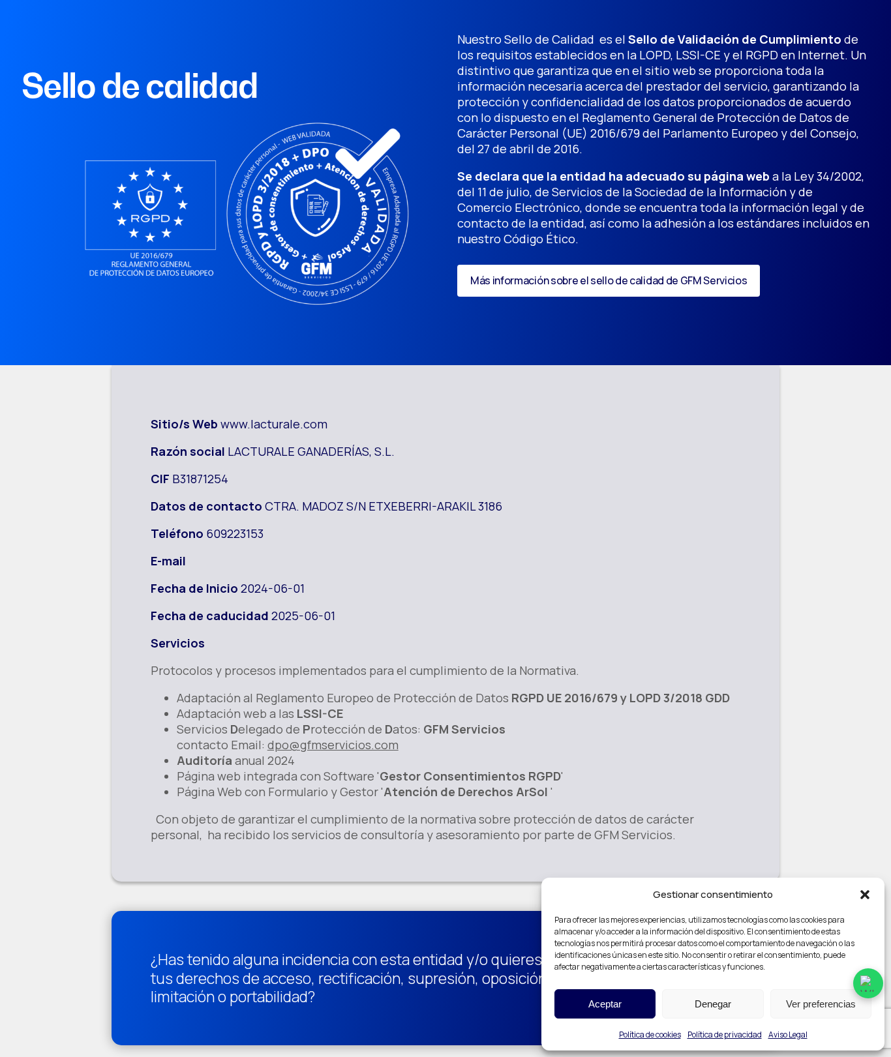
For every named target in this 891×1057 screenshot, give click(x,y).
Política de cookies (650, 1034)
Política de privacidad (724, 1034)
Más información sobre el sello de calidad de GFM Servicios (608, 280)
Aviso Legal (788, 1034)
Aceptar (605, 1003)
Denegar (713, 1003)
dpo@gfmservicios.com (333, 744)
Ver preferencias (821, 1003)
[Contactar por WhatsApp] (868, 983)
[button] (864, 894)
